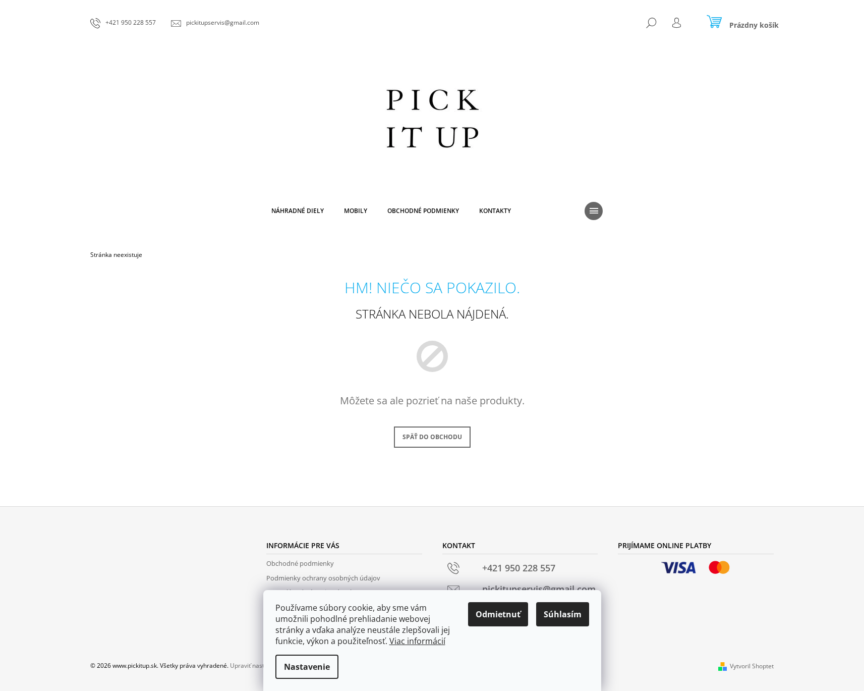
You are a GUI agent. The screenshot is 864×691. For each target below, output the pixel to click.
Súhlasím (563, 614)
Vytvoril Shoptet (752, 666)
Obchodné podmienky (300, 563)
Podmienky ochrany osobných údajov (323, 577)
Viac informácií (417, 641)
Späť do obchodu (432, 437)
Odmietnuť (498, 614)
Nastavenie (307, 666)
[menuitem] (297, 211)
